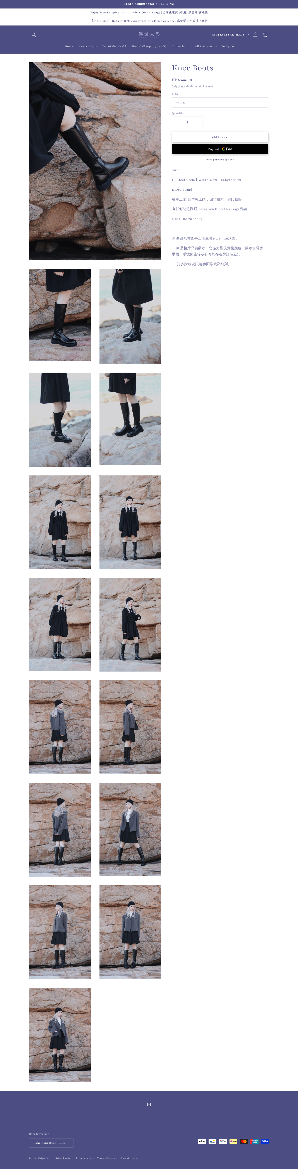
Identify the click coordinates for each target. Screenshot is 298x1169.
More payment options (220, 159)
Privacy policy (84, 1158)
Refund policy (63, 1158)
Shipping (178, 86)
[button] (34, 34)
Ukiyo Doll (44, 1158)
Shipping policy (130, 1158)
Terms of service (107, 1158)
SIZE (175, 93)
